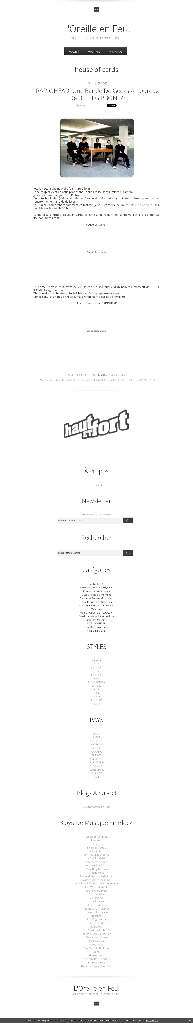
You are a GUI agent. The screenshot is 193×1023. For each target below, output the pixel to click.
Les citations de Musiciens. (96, 602)
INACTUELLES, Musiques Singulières (96, 883)
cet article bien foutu (139, 205)
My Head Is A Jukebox (96, 908)
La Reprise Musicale (96, 905)
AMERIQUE (96, 759)
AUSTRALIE (96, 766)
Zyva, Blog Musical (96, 869)
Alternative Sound (96, 862)
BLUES (96, 703)
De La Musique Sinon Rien (96, 966)
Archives (94, 51)
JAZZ (96, 671)
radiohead (51, 379)
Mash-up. (96, 609)
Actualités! (96, 584)
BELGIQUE (96, 741)
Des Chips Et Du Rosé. (96, 948)
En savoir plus (152, 1020)
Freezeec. (96, 840)
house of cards (74, 379)
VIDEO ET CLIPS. (117, 374)
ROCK (96, 678)
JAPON (96, 733)
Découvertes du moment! (96, 594)
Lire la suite (96, 485)
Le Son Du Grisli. (96, 858)
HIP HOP (96, 660)
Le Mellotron (96, 851)
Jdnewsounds (96, 955)
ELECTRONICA (96, 682)
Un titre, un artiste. (96, 627)
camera (93, 379)
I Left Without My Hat (96, 887)
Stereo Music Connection (96, 934)
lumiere (104, 379)
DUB (96, 664)
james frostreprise (121, 379)
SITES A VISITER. (96, 623)
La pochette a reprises (96, 959)
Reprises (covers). (96, 620)
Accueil (74, 51)
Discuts (96, 916)
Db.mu (96, 952)
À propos (115, 51)
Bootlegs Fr (96, 844)
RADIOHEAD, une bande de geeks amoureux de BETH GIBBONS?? (97, 94)
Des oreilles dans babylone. (96, 876)
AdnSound (96, 923)
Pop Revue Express (96, 890)
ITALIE (96, 777)
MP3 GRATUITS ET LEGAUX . (96, 612)
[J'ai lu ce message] (190, 1020)
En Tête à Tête (96, 962)
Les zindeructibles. (96, 836)
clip (61, 379)
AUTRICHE (96, 744)
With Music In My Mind (96, 880)
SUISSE (96, 748)
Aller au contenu (11, 3)
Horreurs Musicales (96, 912)
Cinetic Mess (96, 872)
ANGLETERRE (96, 762)
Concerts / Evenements (96, 591)
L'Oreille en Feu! (96, 28)
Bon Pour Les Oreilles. (96, 854)
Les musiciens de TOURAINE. (96, 605)
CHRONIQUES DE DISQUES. (96, 587)
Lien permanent (80, 374)
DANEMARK (97, 769)
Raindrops (96, 926)
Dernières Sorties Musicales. (96, 598)
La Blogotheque (96, 847)
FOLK (96, 693)
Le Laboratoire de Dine (96, 806)
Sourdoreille (96, 894)
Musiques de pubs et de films (96, 616)
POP (96, 689)
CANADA (96, 751)
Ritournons (96, 944)
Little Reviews (96, 901)
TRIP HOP (96, 668)
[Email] (96, 9)
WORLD (96, 685)
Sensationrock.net (96, 937)
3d (86, 379)
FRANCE (96, 755)
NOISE (96, 696)
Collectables (96, 941)
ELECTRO (96, 700)
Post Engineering (97, 919)
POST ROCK (96, 675)
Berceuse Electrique (96, 865)
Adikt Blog (96, 898)
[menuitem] (74, 51)
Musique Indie (96, 930)
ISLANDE (96, 773)
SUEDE (96, 737)
